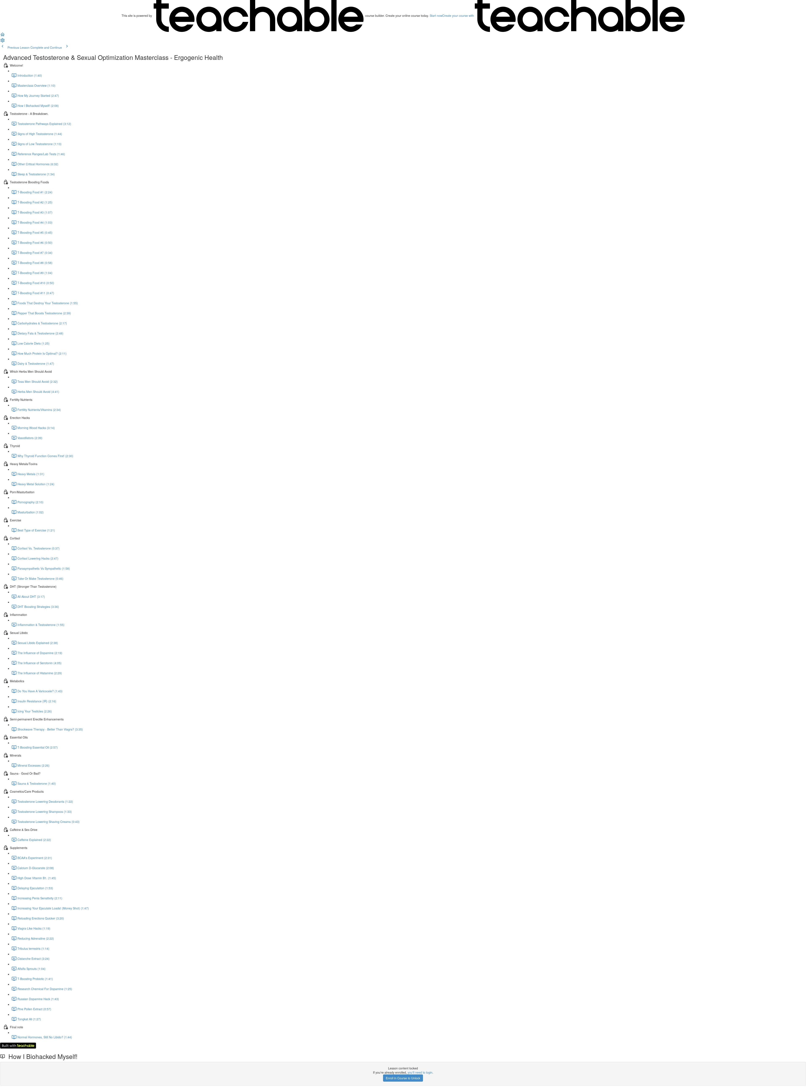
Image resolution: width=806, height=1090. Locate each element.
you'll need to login (420, 1072)
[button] (2, 36)
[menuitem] (2, 41)
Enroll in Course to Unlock (403, 1078)
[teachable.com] (258, 15)
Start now (436, 15)
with (458, 15)
